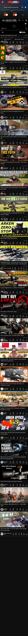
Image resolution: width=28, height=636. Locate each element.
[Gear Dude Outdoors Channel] (2, 168)
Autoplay (5, 12)
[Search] (22, 7)
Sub (10, 42)
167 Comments (8, 39)
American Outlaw (6, 509)
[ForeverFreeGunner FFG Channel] (2, 534)
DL (17, 42)
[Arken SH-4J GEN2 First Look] (14, 26)
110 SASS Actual (5, 364)
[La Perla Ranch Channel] (2, 413)
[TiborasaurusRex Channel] (2, 268)
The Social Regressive (6, 389)
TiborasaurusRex (7, 268)
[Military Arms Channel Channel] (2, 68)
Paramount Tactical (6, 117)
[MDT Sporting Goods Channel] (2, 340)
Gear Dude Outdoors (6, 168)
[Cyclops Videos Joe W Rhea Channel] (2, 42)
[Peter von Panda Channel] (2, 462)
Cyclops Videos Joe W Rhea (6, 41)
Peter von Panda (6, 462)
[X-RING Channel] (2, 143)
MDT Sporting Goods (5, 340)
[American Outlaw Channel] (2, 509)
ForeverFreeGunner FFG (8, 534)
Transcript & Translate (20, 39)
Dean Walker (5, 194)
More (26, 42)
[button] (25, 7)
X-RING (5, 142)
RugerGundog (6, 437)
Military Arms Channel (5, 68)
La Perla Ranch (5, 413)
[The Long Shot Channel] (2, 485)
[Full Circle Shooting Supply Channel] (2, 219)
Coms (13, 42)
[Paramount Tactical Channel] (2, 117)
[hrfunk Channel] (2, 92)
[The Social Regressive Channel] (2, 389)
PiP (20, 42)
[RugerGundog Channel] (2, 437)
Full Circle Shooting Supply (6, 219)
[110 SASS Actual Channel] (2, 364)
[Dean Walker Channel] (2, 194)
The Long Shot (6, 485)
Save (23, 42)
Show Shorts (15, 12)
